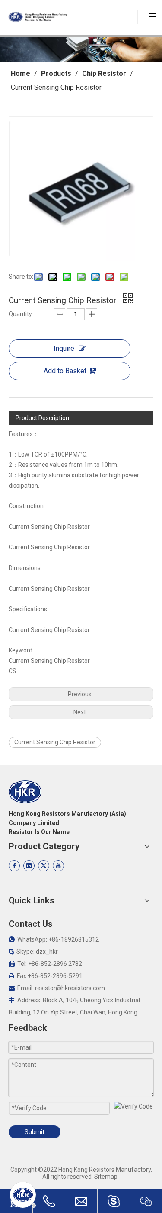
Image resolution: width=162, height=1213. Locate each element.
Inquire (64, 348)
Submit (34, 1131)
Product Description (42, 417)
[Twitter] (43, 865)
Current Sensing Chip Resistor (54, 742)
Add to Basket (65, 371)
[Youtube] (58, 865)
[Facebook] (14, 865)
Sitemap (106, 1176)
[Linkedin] (29, 865)
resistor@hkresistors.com (70, 988)
